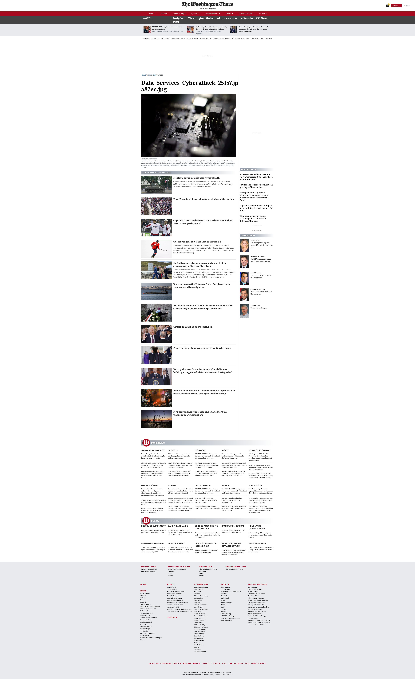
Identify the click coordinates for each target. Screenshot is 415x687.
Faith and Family (257, 543)
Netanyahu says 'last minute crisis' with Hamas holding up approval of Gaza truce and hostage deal (202, 371)
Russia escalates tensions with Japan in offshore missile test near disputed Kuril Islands (179, 473)
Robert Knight (199, 620)
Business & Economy (260, 450)
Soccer (223, 611)
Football (224, 593)
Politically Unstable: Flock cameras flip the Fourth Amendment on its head (211, 28)
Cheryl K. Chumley (201, 596)
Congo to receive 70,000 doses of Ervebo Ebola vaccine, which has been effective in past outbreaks (180, 500)
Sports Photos (226, 620)
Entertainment (203, 485)
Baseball (224, 596)
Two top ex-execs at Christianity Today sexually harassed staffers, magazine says (261, 549)
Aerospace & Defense (152, 543)
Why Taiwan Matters (256, 598)
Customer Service (191, 663)
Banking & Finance (178, 526)
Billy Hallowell (199, 614)
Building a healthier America (259, 620)
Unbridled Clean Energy (257, 616)
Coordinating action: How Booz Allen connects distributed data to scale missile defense (254, 29)
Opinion (171, 571)
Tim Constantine (200, 605)
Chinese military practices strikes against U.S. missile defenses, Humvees (179, 456)
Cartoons (197, 649)
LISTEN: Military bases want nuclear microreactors (167, 28)
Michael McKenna (201, 627)
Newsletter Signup (148, 571)
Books (196, 647)
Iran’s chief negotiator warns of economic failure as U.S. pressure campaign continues (180, 465)
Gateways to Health (255, 589)
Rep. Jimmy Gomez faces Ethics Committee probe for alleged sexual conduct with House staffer (152, 474)
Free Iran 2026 (253, 596)
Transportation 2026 (256, 605)
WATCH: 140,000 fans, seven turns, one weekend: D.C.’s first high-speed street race (207, 456)
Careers (205, 663)
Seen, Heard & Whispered (150, 606)
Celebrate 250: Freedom (257, 593)
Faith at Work (253, 618)
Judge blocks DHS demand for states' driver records (206, 551)
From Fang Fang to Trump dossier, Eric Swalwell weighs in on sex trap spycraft (153, 456)
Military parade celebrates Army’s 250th (196, 177)
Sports (194, 13)
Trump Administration (179, 39)
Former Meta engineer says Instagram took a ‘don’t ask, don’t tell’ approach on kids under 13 (180, 508)
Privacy (223, 663)
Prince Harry (219, 39)
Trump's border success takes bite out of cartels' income (233, 531)
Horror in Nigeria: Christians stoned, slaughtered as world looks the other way (152, 510)
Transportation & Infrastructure (179, 611)
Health (172, 485)
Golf (222, 607)
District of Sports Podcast (230, 618)
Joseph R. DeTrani (258, 289)
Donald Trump (157, 39)
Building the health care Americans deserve (257, 612)
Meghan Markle (206, 39)
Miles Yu (197, 642)
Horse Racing (226, 614)
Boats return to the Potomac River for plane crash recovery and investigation (201, 285)
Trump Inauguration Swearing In (192, 326)
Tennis (223, 605)
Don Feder (198, 611)
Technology (255, 485)
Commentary (178, 13)
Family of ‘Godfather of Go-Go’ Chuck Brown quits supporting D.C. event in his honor (206, 465)
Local (170, 573)
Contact (262, 663)
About (254, 663)
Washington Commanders (231, 591)
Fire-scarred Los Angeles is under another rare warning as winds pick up (200, 413)
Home (144, 75)
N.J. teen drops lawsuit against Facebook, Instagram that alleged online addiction (261, 491)
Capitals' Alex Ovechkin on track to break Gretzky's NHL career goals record (202, 222)
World (225, 450)
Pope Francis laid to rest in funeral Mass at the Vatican (204, 199)
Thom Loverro (226, 602)
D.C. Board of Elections (256, 602)
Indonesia (229, 39)
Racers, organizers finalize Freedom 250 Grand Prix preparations (232, 500)
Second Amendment (174, 598)
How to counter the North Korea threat (261, 292)
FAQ (247, 663)
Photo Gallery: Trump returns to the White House (202, 347)
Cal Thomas (198, 638)
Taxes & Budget (176, 543)
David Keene (198, 618)
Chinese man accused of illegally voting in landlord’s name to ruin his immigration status (153, 465)
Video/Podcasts (245, 13)
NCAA (223, 600)
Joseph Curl (255, 305)
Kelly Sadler (255, 240)
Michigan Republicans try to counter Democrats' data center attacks (260, 535)
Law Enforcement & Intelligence (179, 609)
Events (228, 13)
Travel (225, 485)
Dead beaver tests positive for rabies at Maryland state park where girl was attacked (206, 473)
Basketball (225, 598)
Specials (172, 617)
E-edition (176, 663)
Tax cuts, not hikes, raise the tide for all (261, 276)
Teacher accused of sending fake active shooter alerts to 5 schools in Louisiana (207, 535)
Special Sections (211, 13)
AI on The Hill (253, 591)
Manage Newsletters (149, 569)
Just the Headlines (147, 633)
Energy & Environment (153, 526)
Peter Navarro (199, 633)
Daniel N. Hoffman (258, 256)
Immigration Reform (233, 526)
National (143, 597)
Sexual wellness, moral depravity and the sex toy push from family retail (153, 502)
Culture (143, 624)
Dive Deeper (144, 635)
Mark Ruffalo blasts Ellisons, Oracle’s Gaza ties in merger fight (207, 507)
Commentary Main (201, 587)
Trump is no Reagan (259, 307)
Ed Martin (268, 39)
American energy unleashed (258, 607)
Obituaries (144, 631)
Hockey (224, 609)
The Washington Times (177, 569)
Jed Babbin (198, 600)
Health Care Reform (174, 596)
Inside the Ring (146, 620)
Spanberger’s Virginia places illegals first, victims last (262, 245)
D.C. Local (200, 450)
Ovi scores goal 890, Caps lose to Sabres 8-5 (197, 241)
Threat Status (172, 589)
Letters (197, 593)
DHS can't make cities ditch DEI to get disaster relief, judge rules (153, 531)
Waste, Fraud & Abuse (153, 450)
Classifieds (165, 663)
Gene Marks (198, 622)
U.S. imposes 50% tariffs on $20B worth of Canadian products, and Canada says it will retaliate (260, 457)
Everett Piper (199, 636)
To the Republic (200, 651)
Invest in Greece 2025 (256, 625)
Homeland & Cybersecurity (177, 602)
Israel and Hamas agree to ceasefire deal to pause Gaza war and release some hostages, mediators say (204, 392)
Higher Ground (149, 485)
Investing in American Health (259, 622)
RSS (230, 663)
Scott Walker (256, 273)
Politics (143, 595)
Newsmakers (145, 615)
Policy (163, 13)
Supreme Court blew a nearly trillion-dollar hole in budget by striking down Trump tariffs (261, 475)
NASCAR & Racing (227, 616)
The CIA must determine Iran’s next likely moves (261, 260)
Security (173, 450)
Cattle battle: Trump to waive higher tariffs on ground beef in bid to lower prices (261, 467)
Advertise (238, 663)
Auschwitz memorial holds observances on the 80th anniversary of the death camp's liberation (203, 307)
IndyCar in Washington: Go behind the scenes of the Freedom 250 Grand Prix (221, 20)
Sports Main (225, 587)
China (167, 39)
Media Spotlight (146, 613)
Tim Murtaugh (199, 631)
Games (262, 13)
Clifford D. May (199, 625)
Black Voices (198, 645)
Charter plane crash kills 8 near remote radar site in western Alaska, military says (234, 552)
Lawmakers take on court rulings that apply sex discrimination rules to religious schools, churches (152, 492)
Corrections (145, 593)
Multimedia (151, 75)
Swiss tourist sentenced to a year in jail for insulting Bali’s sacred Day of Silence (234, 508)
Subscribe (396, 5)
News (150, 13)
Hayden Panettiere (242, 39)
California (194, 39)
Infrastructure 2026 (255, 609)
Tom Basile (198, 602)
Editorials (198, 591)
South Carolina (257, 39)
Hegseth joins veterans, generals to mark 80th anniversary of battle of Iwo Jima (199, 264)
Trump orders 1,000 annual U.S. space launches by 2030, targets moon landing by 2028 (261, 500)
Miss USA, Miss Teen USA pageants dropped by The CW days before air (206, 500)
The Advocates (145, 604)
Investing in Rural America (258, 600)
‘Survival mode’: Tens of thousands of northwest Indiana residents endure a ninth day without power (261, 509)
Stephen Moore (200, 629)
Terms (214, 663)
